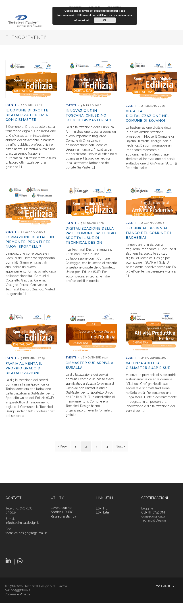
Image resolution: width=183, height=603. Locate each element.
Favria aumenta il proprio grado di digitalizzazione (24, 368)
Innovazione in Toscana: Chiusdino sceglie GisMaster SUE (89, 115)
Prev (63, 446)
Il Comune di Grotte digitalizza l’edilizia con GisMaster (27, 115)
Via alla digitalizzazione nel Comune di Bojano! (148, 116)
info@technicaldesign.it (22, 522)
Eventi (11, 105)
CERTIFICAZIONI (153, 512)
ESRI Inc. (102, 508)
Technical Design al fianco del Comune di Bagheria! (148, 233)
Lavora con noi (61, 507)
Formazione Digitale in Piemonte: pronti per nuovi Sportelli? (30, 242)
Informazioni (81, 20)
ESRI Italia (102, 512)
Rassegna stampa (63, 516)
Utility (57, 498)
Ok (105, 20)
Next (119, 446)
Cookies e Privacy (17, 594)
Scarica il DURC (62, 512)
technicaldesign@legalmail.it (26, 533)
